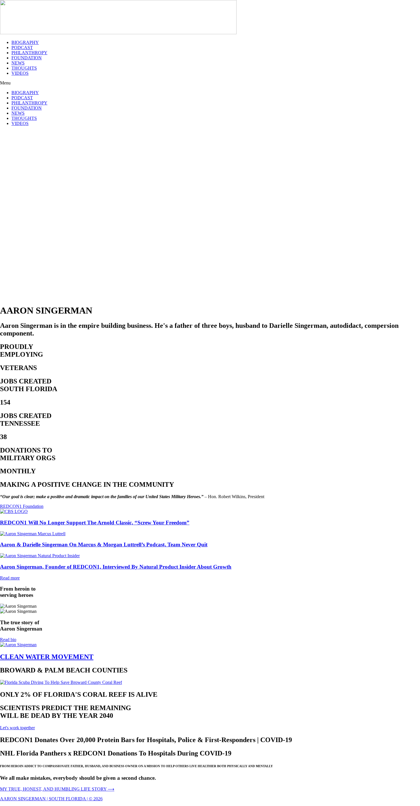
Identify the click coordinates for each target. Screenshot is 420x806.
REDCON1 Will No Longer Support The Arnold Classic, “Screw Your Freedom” (94, 523)
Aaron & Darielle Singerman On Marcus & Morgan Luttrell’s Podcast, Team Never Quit (103, 545)
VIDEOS (20, 73)
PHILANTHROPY (29, 52)
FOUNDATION (26, 57)
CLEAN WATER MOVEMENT (46, 656)
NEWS (18, 62)
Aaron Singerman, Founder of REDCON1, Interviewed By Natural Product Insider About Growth (115, 567)
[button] (210, 83)
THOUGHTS (24, 68)
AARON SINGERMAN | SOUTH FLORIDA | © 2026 (51, 798)
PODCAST (22, 47)
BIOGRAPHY (25, 42)
